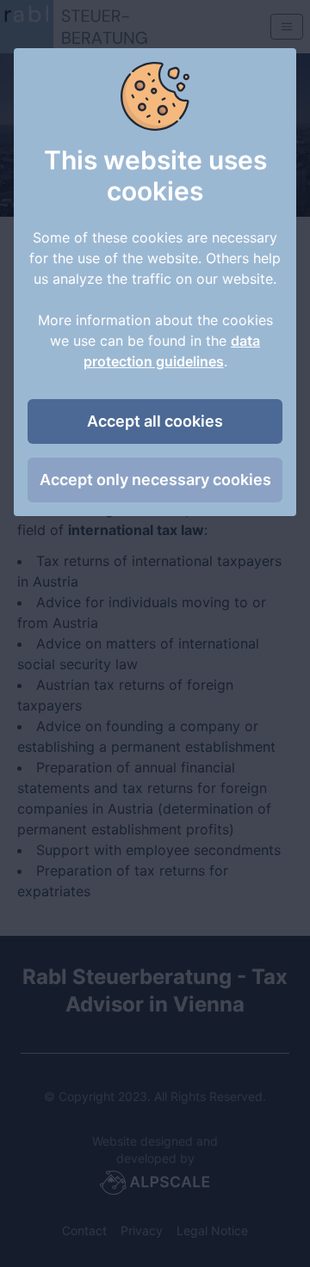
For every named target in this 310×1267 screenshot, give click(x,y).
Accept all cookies (155, 421)
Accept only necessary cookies (155, 480)
